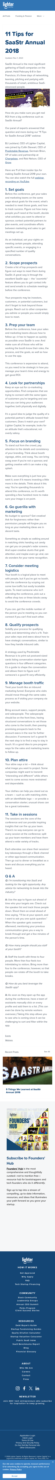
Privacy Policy (16, 1469)
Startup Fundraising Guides (26, 1329)
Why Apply (28, 1277)
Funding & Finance (23, 16)
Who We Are (26, 1368)
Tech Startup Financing (27, 1284)
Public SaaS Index (26, 1340)
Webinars (9, 1040)
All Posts (6, 16)
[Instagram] (17, 1388)
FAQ (27, 1280)
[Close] (51, 1463)
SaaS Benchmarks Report (26, 1344)
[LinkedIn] (37, 1388)
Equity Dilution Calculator (26, 1333)
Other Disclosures (27, 1447)
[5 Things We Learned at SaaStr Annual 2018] (27, 1071)
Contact (26, 1375)
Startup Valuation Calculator (26, 1336)
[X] (30, 1388)
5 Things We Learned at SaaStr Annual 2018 (23, 1091)
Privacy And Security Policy (27, 1443)
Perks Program (28, 1308)
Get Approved (27, 1273)
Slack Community (27, 1297)
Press (26, 1379)
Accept (14, 1476)
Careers (26, 1371)
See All (47, 1052)
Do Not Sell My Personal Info (27, 1445)
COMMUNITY (27, 1293)
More (39, 16)
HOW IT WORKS (27, 1267)
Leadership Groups (27, 1300)
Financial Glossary (26, 1351)
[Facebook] (24, 1388)
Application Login (27, 1435)
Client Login (27, 1438)
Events (8, 1036)
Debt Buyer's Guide (26, 1325)
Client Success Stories (27, 1310)
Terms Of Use (27, 1440)
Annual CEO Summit (27, 1304)
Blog (26, 1348)
